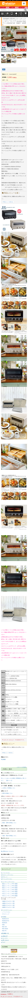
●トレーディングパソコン (7, 881)
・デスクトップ (5, 914)
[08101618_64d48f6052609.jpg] (8, 60)
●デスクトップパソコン (7, 875)
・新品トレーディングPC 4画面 (9, 884)
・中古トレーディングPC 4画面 (9, 891)
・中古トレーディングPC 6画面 (9, 893)
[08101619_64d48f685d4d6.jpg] (14, 60)
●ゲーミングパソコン (6, 879)
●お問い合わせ (5, 940)
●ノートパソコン (5, 872)
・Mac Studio (4, 928)
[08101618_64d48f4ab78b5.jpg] (3, 56)
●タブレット (4, 877)
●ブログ (3, 942)
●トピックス (4, 938)
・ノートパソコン (5, 912)
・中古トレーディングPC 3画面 (9, 890)
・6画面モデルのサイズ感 (7, 905)
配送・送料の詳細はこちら (9, 822)
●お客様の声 (4, 936)
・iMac (3, 924)
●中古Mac (3, 916)
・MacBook (4, 922)
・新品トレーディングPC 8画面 (9, 887)
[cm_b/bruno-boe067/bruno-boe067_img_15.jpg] (24, 56)
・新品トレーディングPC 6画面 (9, 886)
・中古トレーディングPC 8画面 (9, 895)
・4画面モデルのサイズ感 (7, 903)
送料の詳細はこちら (7, 793)
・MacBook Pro (5, 921)
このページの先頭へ (22, 767)
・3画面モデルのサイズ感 (7, 901)
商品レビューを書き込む (8, 201)
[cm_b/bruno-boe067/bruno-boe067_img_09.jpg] (8, 56)
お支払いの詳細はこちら (9, 788)
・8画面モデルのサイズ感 (7, 907)
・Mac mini (4, 926)
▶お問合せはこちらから (7, 851)
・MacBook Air (5, 919)
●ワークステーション (6, 910)
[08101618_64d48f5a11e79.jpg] (3, 60)
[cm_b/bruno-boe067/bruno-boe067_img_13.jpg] (19, 56)
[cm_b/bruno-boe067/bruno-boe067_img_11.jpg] (14, 56)
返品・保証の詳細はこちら (9, 835)
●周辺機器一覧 (5, 933)
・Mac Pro (3, 930)
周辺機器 (3, 759)
